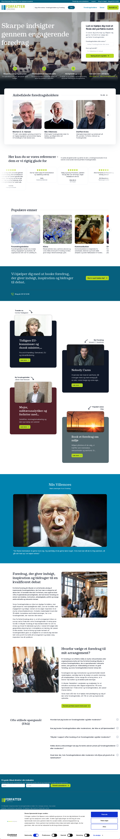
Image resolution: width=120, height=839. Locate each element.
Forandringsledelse (19, 246)
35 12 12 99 (116, 1)
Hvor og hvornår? (91, 48)
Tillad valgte (104, 820)
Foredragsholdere (90, 7)
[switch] (54, 835)
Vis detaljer (97, 835)
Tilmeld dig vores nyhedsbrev (80, 1)
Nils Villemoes (50, 132)
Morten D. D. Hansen (22, 132)
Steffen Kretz (82, 132)
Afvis (104, 826)
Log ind (93, 1)
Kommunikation (82, 246)
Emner (102, 7)
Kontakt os (113, 7)
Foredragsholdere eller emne (96, 41)
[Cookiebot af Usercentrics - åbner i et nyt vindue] (12, 835)
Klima (45, 246)
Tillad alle (104, 814)
